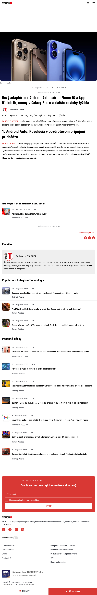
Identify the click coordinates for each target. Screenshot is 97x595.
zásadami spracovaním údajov (29, 500)
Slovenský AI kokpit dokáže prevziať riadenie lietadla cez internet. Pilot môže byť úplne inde (49, 454)
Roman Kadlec (18, 313)
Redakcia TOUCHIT (18, 109)
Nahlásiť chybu (85, 233)
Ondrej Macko (18, 297)
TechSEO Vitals (28, 584)
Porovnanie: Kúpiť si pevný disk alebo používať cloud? (34, 369)
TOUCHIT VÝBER (10, 121)
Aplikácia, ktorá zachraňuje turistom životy (29, 214)
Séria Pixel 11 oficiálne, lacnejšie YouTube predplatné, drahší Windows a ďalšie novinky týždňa (50, 352)
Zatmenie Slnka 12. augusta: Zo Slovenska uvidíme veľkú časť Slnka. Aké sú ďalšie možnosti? (50, 403)
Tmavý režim (7, 538)
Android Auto (9, 143)
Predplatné (6, 558)
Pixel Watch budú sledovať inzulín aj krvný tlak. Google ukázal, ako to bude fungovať (46, 309)
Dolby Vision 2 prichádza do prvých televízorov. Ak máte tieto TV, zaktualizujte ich (45, 437)
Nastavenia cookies (58, 562)
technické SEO (8, 584)
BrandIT (5, 554)
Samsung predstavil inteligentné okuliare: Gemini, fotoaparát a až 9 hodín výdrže (45, 293)
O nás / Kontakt (8, 546)
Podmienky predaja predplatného (64, 554)
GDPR (53, 558)
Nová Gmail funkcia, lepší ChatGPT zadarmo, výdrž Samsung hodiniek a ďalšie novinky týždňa (50, 420)
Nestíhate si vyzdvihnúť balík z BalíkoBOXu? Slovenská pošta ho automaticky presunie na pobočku (52, 386)
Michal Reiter (18, 373)
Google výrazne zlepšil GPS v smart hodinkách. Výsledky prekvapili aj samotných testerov (48, 325)
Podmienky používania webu (62, 550)
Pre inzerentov (8, 550)
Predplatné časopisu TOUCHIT (63, 546)
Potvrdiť (48, 506)
